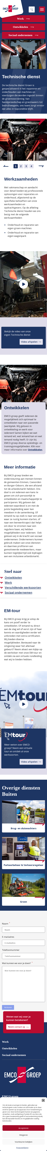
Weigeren (23, 1135)
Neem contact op (16, 1026)
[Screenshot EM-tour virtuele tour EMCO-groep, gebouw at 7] (23, 704)
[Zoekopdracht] (32, 9)
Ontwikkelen (35, 449)
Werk (5, 1041)
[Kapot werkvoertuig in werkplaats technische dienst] (23, 284)
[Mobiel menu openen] (42, 9)
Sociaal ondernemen (14, 1055)
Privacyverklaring (22, 1148)
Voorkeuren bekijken (23, 1142)
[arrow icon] (22, 1076)
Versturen (8, 1007)
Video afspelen (29, 341)
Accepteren (23, 1128)
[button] (43, 1100)
